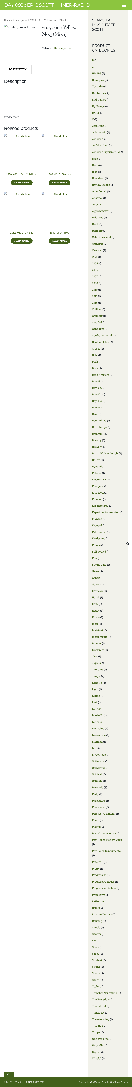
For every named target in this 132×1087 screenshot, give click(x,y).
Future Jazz (99, 564)
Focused (97, 525)
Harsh (95, 597)
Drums (96, 459)
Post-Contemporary (104, 833)
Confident (98, 328)
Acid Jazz (98, 125)
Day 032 (97, 381)
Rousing (97, 921)
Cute (95, 355)
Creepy (96, 348)
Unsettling (98, 1045)
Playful (96, 826)
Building (97, 230)
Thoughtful (99, 1006)
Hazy (95, 604)
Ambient (97, 139)
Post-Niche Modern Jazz (107, 839)
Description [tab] (18, 69)
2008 (95, 283)
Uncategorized (21, 20)
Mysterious (99, 754)
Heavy (96, 610)
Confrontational (102, 335)
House (96, 617)
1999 (95, 256)
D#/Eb (95, 112)
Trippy (96, 1032)
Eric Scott (98, 492)
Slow (95, 940)
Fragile (96, 545)
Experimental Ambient (106, 512)
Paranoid (97, 787)
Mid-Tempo (99, 99)
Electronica (99, 479)
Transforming (100, 1019)
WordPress (95, 1082)
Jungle (96, 676)
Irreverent (98, 650)
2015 (94, 296)
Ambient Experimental (106, 152)
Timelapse (98, 1012)
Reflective (98, 901)
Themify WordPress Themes (115, 1082)
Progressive (99, 875)
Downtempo (99, 427)
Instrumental (100, 636)
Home (7, 20)
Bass (95, 158)
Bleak (95, 224)
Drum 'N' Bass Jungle (105, 453)
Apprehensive (100, 211)
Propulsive (98, 894)
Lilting (96, 695)
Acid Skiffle (99, 132)
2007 (95, 276)
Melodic (97, 721)
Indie (95, 623)
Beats (95, 165)
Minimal (97, 741)
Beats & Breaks (101, 184)
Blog (94, 171)
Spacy (95, 953)
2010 (95, 289)
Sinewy (96, 934)
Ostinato (97, 780)
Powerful (97, 862)
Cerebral (97, 250)
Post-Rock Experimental (107, 850)
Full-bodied (99, 551)
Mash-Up (97, 715)
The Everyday (100, 999)
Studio (96, 973)
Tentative (98, 86)
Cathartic (97, 243)
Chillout (97, 309)
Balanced (97, 217)
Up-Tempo (98, 106)
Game (95, 571)
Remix (96, 907)
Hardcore (97, 591)
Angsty (96, 204)
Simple (96, 927)
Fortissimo (98, 538)
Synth (95, 979)
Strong (96, 966)
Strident (97, 960)
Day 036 (97, 387)
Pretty (95, 868)
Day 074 (97, 407)
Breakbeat (98, 178)
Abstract (97, 198)
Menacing (98, 728)
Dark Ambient (100, 374)
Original (97, 774)
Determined (99, 420)
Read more (22, 182)
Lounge (96, 708)
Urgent (96, 1052)
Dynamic (97, 466)
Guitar (96, 584)
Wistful (96, 1058)
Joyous (96, 663)
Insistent (97, 630)
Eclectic (96, 473)
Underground (100, 1038)
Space (95, 947)
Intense (96, 643)
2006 (95, 269)
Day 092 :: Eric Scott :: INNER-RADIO (22, 1082)
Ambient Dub (100, 145)
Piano (95, 820)
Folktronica (99, 532)
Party (95, 794)
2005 (95, 263)
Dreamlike (98, 433)
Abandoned (99, 191)
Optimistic (98, 761)
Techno (96, 986)
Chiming (97, 315)
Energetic (98, 486)
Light (95, 689)
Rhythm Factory (102, 914)
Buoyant (97, 446)
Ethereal (97, 499)
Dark (95, 361)
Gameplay (98, 80)
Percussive (98, 807)
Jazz (95, 656)
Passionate (98, 800)
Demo (95, 414)
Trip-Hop (97, 1025)
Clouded (97, 322)
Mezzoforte (99, 735)
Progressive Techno (104, 888)
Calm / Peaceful (101, 237)
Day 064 (97, 401)
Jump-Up (97, 669)
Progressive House (103, 881)
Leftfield (97, 682)
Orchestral (98, 767)
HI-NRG (96, 73)
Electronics (99, 93)
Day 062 (97, 394)
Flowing (97, 518)
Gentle (96, 577)
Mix (94, 748)
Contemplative (101, 342)
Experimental (100, 505)
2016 (95, 302)
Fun (94, 558)
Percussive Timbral (103, 813)
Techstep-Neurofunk (104, 992)
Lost (94, 702)
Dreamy (96, 440)
